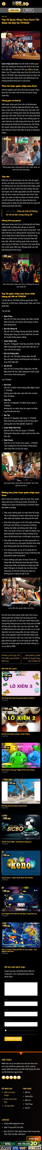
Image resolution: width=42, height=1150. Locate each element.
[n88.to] (21, 4)
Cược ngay (34, 1138)
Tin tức (4, 16)
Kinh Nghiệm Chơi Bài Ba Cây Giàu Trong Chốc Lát (19, 914)
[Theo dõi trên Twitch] (18, 1077)
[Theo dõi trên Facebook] (3, 1077)
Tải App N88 (9, 1106)
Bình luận (8, 980)
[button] (3, 4)
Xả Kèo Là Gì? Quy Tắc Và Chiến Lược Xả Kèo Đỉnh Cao (11, 658)
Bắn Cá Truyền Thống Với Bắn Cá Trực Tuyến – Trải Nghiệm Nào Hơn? (19, 950)
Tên (6, 1000)
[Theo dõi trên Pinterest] (11, 1077)
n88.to (30, 69)
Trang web (8, 1020)
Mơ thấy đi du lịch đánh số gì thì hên (14, 806)
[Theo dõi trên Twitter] (7, 1077)
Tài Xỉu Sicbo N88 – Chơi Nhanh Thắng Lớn (16, 842)
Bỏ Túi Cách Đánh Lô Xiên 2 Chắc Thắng (15, 734)
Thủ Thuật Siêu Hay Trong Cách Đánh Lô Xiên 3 (18, 698)
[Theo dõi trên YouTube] (15, 1077)
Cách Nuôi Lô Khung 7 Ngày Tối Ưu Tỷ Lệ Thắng (18, 770)
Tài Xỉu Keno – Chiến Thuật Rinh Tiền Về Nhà (17, 878)
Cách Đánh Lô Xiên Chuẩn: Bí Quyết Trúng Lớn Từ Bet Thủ (31, 658)
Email (6, 1010)
